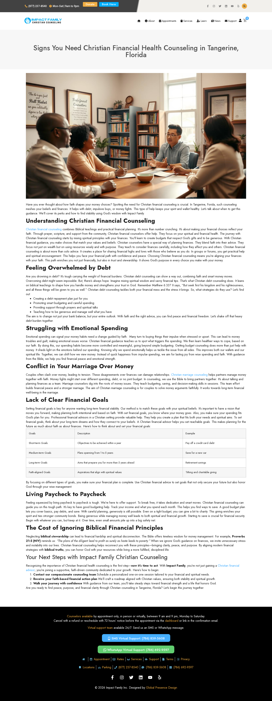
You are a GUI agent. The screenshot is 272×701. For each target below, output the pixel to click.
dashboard (171, 621)
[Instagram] (213, 6)
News (217, 21)
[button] (244, 6)
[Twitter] (220, 6)
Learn (203, 21)
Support (231, 21)
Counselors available (80, 616)
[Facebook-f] (207, 6)
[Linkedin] (226, 6)
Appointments (168, 21)
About (151, 21)
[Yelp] (238, 6)
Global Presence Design (161, 687)
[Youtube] (232, 6)
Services (187, 21)
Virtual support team (100, 628)
